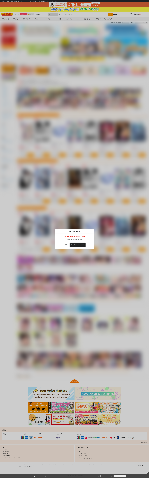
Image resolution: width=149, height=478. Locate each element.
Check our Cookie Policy (107, 476)
